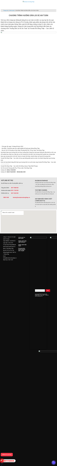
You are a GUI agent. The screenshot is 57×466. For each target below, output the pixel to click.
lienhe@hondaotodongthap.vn (21, 197)
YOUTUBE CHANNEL (41, 190)
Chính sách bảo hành (22, 245)
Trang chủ (5, 10)
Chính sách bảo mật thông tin (22, 241)
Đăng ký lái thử (6, 454)
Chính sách (11, 10)
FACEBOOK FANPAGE (41, 180)
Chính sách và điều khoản (21, 238)
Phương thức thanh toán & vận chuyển (21, 249)
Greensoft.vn (40, 296)
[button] (47, 2)
